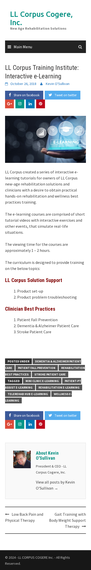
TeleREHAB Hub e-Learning (28, 394)
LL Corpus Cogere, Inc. (41, 18)
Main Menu (23, 46)
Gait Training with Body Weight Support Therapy (67, 520)
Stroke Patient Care (50, 374)
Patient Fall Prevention (36, 368)
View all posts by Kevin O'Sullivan (55, 485)
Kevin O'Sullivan (58, 83)
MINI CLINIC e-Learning (42, 381)
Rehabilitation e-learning (59, 387)
